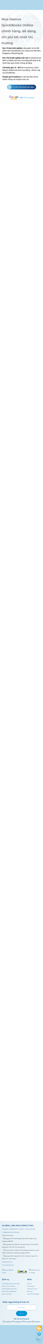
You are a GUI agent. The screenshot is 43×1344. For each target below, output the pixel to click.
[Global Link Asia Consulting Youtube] (27, 1322)
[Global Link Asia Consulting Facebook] (7, 1322)
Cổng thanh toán (7, 1262)
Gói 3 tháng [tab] (13, 841)
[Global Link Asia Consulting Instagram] (17, 1322)
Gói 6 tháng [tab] (29, 841)
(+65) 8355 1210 (13, 1229)
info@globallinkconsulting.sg (10, 1232)
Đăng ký (21, 1313)
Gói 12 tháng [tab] (21, 848)
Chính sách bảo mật (8, 1265)
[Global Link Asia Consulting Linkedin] (36, 1322)
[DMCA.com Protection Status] (22, 1271)
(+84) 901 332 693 (30, 1229)
